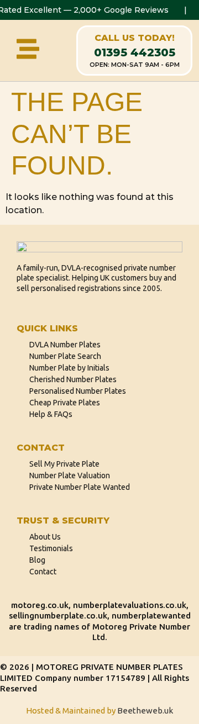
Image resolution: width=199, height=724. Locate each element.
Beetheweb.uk (145, 710)
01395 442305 (134, 52)
